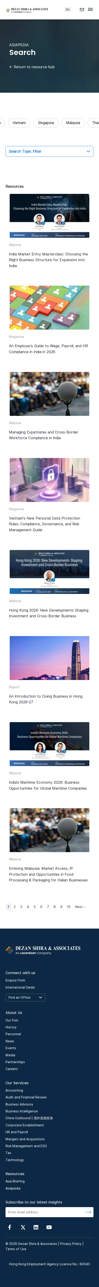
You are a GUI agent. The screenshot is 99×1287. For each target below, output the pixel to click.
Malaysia (73, 123)
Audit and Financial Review (26, 1097)
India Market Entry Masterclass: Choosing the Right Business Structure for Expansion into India (48, 260)
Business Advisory (19, 1104)
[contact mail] (82, 9)
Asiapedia (13, 1188)
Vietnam (19, 123)
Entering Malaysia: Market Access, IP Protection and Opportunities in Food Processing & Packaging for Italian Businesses (49, 874)
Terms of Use (16, 1249)
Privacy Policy (71, 1244)
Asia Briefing (15, 1181)
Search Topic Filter (25, 151)
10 (68, 907)
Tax (8, 1153)
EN (68, 9)
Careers (12, 1069)
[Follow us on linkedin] (36, 1227)
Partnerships (15, 1062)
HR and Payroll (17, 1132)
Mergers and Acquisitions (25, 1139)
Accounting (14, 1090)
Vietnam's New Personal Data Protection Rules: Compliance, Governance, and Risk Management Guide (44, 524)
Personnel (13, 1034)
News (10, 1041)
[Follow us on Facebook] (9, 1227)
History (11, 1027)
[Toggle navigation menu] (91, 9)
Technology (15, 1160)
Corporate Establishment (25, 1125)
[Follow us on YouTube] (49, 1227)
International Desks (20, 987)
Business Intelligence (22, 1111)
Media (10, 1055)
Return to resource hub (32, 67)
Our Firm (12, 1020)
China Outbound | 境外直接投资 (29, 1118)
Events (11, 1048)
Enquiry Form (15, 980)
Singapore (46, 123)
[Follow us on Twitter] (23, 1227)
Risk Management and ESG (26, 1146)
